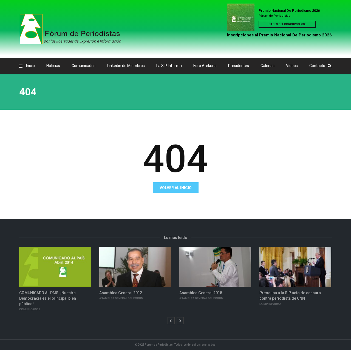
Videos (292, 65)
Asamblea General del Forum (121, 298)
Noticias (53, 65)
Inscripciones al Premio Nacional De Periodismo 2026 (279, 35)
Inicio (30, 65)
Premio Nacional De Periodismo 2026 (289, 10)
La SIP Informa (169, 65)
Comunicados (83, 65)
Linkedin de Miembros (126, 65)
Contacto (317, 65)
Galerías (267, 65)
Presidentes (238, 65)
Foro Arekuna (205, 65)
